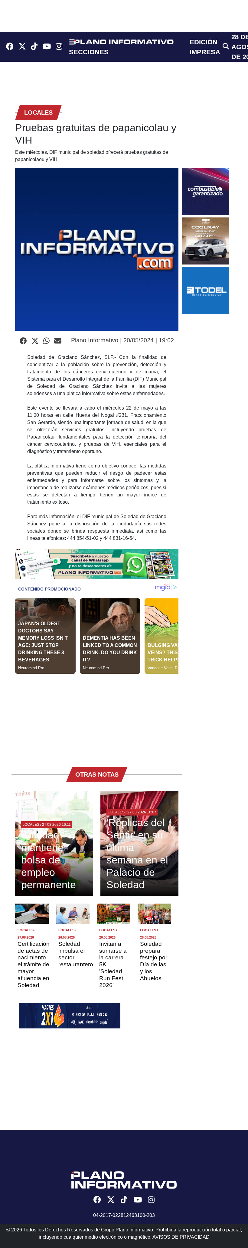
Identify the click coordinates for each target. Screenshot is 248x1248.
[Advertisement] (96, 716)
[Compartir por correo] (57, 341)
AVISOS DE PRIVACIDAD (181, 1237)
